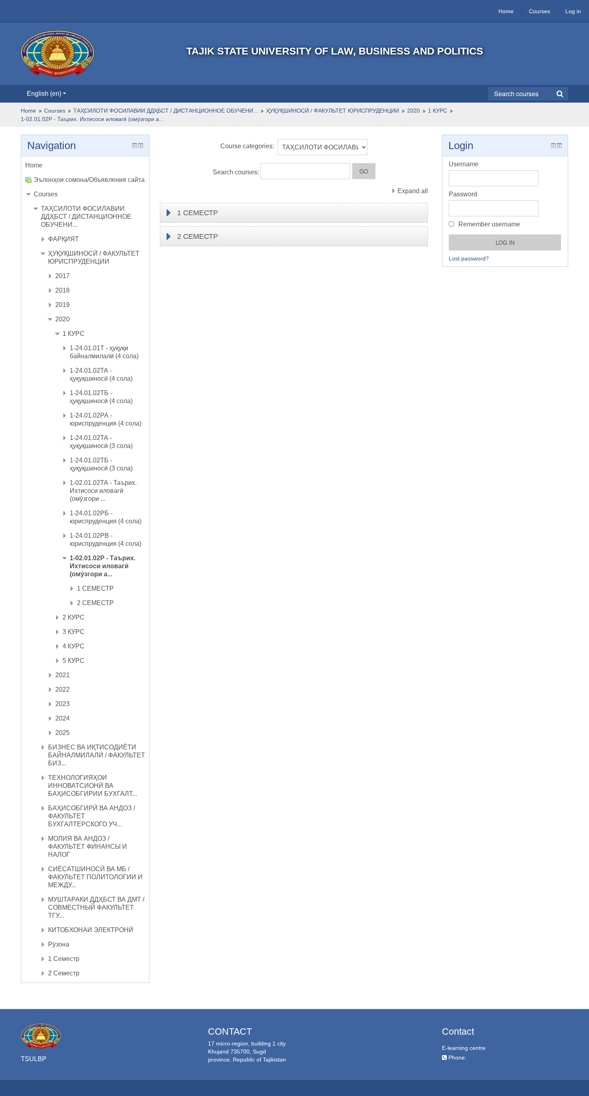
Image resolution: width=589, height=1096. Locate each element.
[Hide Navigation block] (134, 145)
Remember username (488, 224)
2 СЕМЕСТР (197, 236)
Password (463, 194)
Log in (573, 11)
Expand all (412, 191)
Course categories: (247, 146)
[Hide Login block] (553, 145)
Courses (539, 11)
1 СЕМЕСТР (197, 213)
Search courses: (236, 172)
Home (506, 11)
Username (463, 164)
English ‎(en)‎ (44, 93)
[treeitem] (85, 165)
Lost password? (469, 258)
